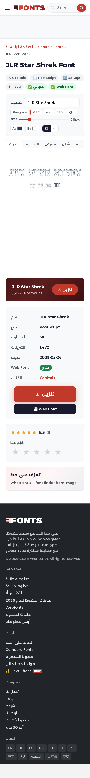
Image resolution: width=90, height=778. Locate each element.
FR (52, 748)
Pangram (20, 112)
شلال (66, 144)
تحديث (14, 144)
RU (22, 756)
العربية (36, 756)
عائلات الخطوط (18, 614)
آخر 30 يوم (14, 727)
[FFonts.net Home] (29, 8)
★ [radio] (15, 452)
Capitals (47, 378)
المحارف (32, 144)
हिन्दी (66, 756)
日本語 (52, 756)
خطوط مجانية (18, 579)
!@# (72, 112)
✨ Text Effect (23, 671)
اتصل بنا (13, 691)
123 (60, 112)
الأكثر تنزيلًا (14, 593)
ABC (36, 112)
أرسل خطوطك (18, 621)
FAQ (9, 699)
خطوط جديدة (17, 586)
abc (48, 112)
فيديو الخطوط (18, 720)
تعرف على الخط (19, 642)
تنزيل (67, 289)
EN (10, 748)
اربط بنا (11, 713)
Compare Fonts (19, 649)
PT (72, 748)
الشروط (11, 706)
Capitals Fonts (50, 47)
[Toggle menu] (7, 8)
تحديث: (16, 102)
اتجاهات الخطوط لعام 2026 (29, 600)
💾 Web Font (45, 409)
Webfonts (14, 607)
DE (20, 748)
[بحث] (81, 8)
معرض (50, 144)
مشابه (81, 144)
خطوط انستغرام (19, 656)
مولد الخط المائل (20, 664)
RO (41, 748)
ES (31, 748)
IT (62, 748)
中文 (11, 756)
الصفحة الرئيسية (20, 47)
